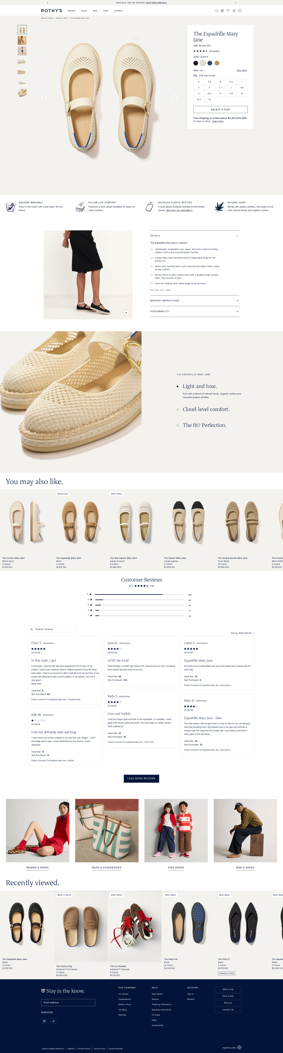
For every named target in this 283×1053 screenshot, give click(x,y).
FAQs (154, 1020)
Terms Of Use (99, 1049)
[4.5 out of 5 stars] (200, 51)
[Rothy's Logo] (51, 10)
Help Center (157, 994)
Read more (36, 684)
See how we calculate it (179, 210)
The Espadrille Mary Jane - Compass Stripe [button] (63, 700)
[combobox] (243, 633)
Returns (155, 999)
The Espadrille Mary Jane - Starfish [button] (60, 761)
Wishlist (190, 999)
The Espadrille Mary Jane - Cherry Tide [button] (138, 742)
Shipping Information (161, 1004)
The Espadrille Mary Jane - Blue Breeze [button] (215, 685)
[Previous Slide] (48, 2)
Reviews (122, 1015)
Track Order (228, 996)
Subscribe (47, 1012)
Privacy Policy (84, 1049)
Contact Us (228, 1009)
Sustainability (125, 999)
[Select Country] (222, 10)
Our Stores (123, 994)
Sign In (190, 994)
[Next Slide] (235, 2)
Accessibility (158, 1025)
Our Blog (123, 1009)
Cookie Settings (116, 1049)
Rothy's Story (125, 1004)
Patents (71, 1049)
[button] (72, 10)
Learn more (217, 121)
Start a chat (228, 989)
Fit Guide (156, 1015)
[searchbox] (52, 629)
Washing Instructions (161, 1009)
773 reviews (214, 51)
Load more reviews (141, 779)
